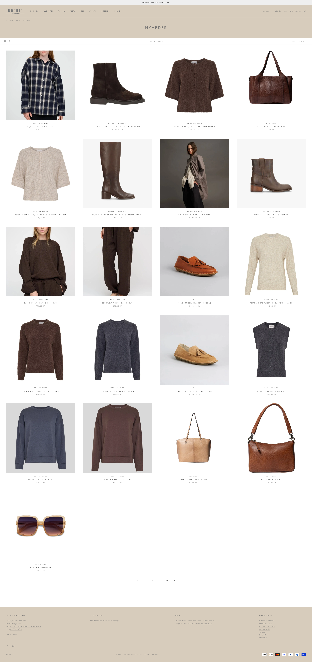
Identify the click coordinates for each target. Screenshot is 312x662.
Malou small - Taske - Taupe (194, 479)
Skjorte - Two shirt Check (40, 127)
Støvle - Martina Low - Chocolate (271, 215)
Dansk (266, 11)
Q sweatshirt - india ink (40, 479)
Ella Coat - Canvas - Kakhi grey (194, 215)
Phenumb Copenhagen (117, 123)
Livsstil (92, 11)
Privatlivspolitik (265, 623)
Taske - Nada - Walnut (271, 479)
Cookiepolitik (264, 629)
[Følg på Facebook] (7, 646)
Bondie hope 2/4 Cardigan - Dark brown (194, 127)
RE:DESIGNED (271, 123)
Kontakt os (264, 635)
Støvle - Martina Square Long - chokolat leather (117, 215)
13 (167, 580)
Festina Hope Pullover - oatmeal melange (271, 303)
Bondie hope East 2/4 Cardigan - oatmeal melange (40, 215)
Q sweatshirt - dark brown (117, 479)
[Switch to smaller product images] (9, 41)
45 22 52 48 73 (16, 629)
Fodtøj (73, 11)
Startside (10, 21)
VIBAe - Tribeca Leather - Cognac (194, 303)
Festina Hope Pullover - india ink (117, 391)
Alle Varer (48, 11)
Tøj (82, 11)
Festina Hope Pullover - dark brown (40, 391)
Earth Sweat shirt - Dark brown (40, 303)
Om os (262, 632)
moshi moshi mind (40, 123)
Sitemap (263, 637)
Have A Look (40, 564)
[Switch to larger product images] (5, 41)
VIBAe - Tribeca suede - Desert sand (194, 391)
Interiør (105, 11)
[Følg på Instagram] (13, 646)
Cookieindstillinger (267, 626)
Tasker (61, 11)
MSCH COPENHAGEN (194, 123)
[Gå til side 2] (174, 580)
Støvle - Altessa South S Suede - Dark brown (118, 127)
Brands (118, 11)
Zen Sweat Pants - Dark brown (117, 303)
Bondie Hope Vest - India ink (271, 391)
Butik (18, 21)
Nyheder (34, 11)
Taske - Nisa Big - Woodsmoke (271, 127)
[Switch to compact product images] (13, 41)
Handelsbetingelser (267, 621)
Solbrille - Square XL (40, 567)
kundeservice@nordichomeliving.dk (25, 626)
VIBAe (194, 300)
